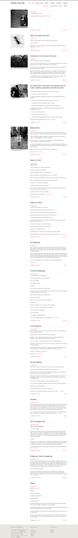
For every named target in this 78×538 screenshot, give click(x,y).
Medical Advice (35, 128)
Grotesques (58, 3)
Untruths (46, 6)
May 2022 (32, 536)
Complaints (52, 3)
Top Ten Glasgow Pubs (37, 421)
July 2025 (32, 529)
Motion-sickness (39, 3)
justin (35, 30)
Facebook (52, 529)
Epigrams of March (36, 202)
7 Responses (65, 30)
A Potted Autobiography (37, 271)
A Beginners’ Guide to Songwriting (41, 456)
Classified (33, 399)
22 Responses (64, 50)
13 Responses (64, 122)
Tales (60, 6)
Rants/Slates (53, 6)
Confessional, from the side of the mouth (43, 56)
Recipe (32, 483)
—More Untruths (37, 46)
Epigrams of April (35, 160)
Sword (65, 6)
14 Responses (64, 80)
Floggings (65, 3)
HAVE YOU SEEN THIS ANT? (40, 35)
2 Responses (65, 320)
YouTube (51, 532)
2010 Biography (35, 242)
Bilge (33, 3)
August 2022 (32, 533)
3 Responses (65, 154)
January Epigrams (36, 362)
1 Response (65, 196)
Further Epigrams (35, 326)
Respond (65, 265)
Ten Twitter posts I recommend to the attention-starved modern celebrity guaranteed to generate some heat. (47, 86)
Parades (46, 3)
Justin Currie (18, 2)
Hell (30, 3)
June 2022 (32, 534)
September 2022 (33, 532)
